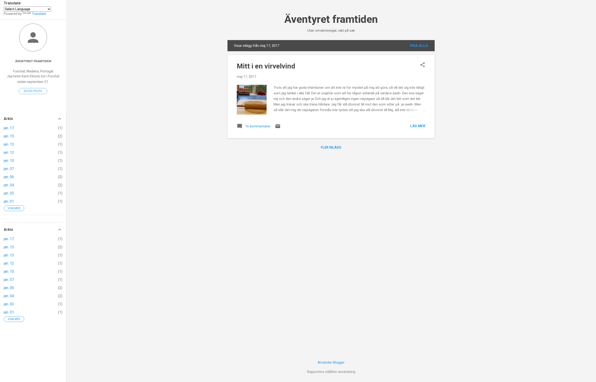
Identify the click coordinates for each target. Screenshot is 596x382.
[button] (422, 65)
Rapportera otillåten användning (331, 372)
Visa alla (419, 46)
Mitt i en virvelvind (266, 66)
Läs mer (417, 126)
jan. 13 (9, 144)
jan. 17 (9, 128)
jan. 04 (9, 185)
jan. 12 (9, 152)
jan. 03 (9, 193)
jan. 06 (9, 177)
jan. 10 (9, 160)
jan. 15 (9, 136)
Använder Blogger (331, 362)
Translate (39, 14)
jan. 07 (9, 169)
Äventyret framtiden (331, 19)
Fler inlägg (331, 147)
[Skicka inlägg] (278, 128)
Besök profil (33, 91)
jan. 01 (9, 201)
